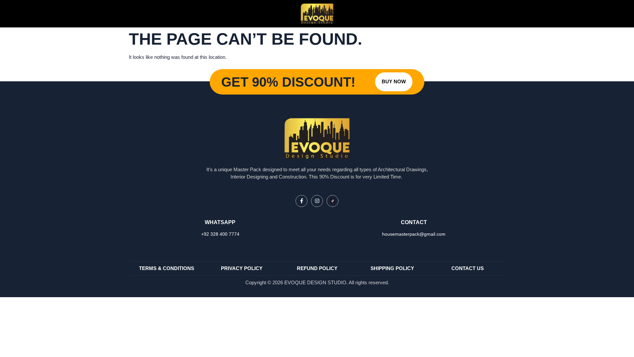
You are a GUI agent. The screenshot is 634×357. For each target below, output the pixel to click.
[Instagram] (317, 201)
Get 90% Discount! (288, 82)
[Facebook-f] (301, 201)
